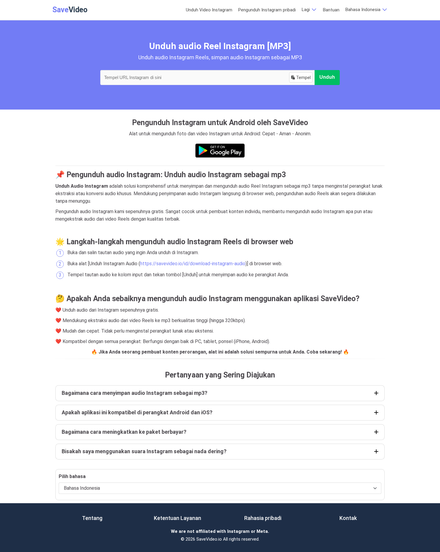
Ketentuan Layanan (177, 518)
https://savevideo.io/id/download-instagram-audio (192, 263)
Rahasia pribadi (262, 518)
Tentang (92, 518)
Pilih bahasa (72, 476)
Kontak (348, 518)
